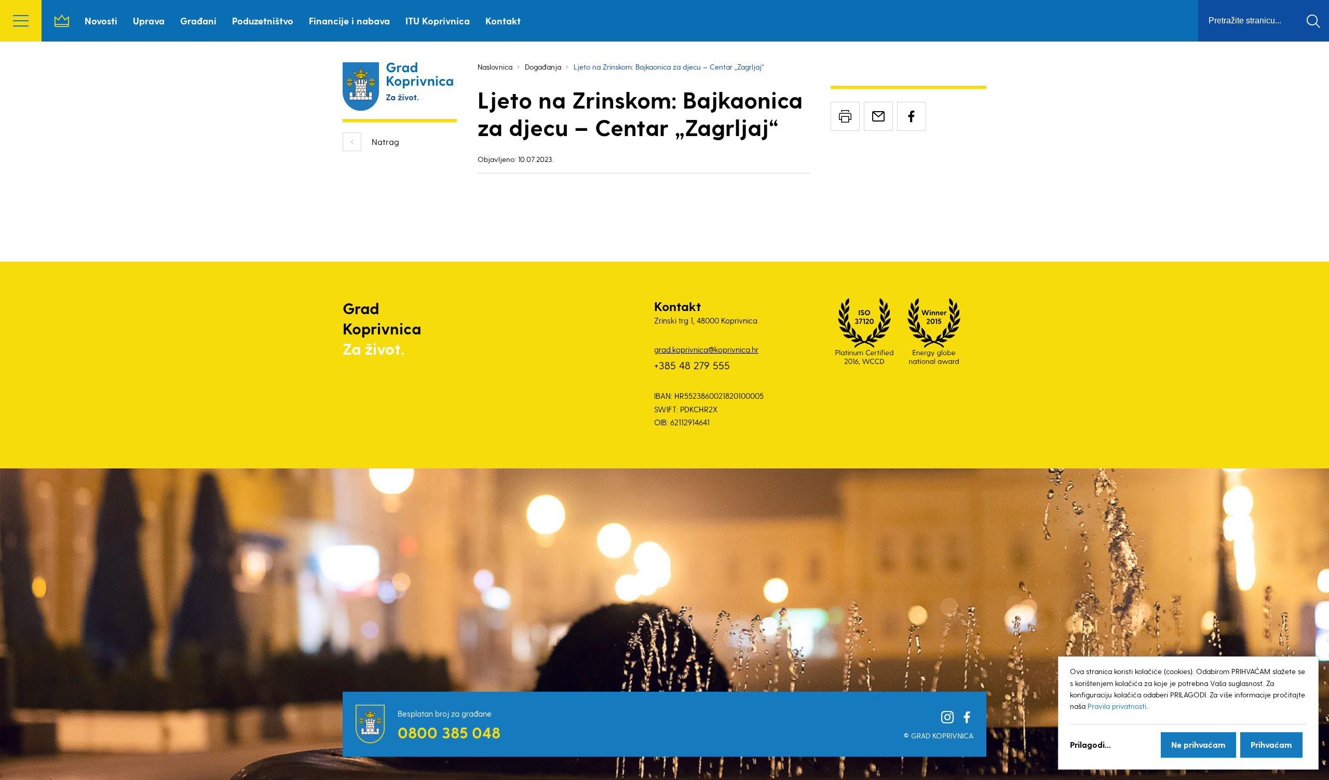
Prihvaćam (1271, 744)
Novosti (101, 20)
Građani (198, 20)
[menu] (21, 21)
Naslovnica (62, 21)
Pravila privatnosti (1117, 706)
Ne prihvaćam (1198, 744)
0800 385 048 (449, 732)
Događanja (543, 66)
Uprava (149, 20)
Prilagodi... (1090, 744)
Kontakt (503, 20)
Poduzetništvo (262, 20)
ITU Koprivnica (437, 20)
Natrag (385, 141)
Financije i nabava (349, 20)
